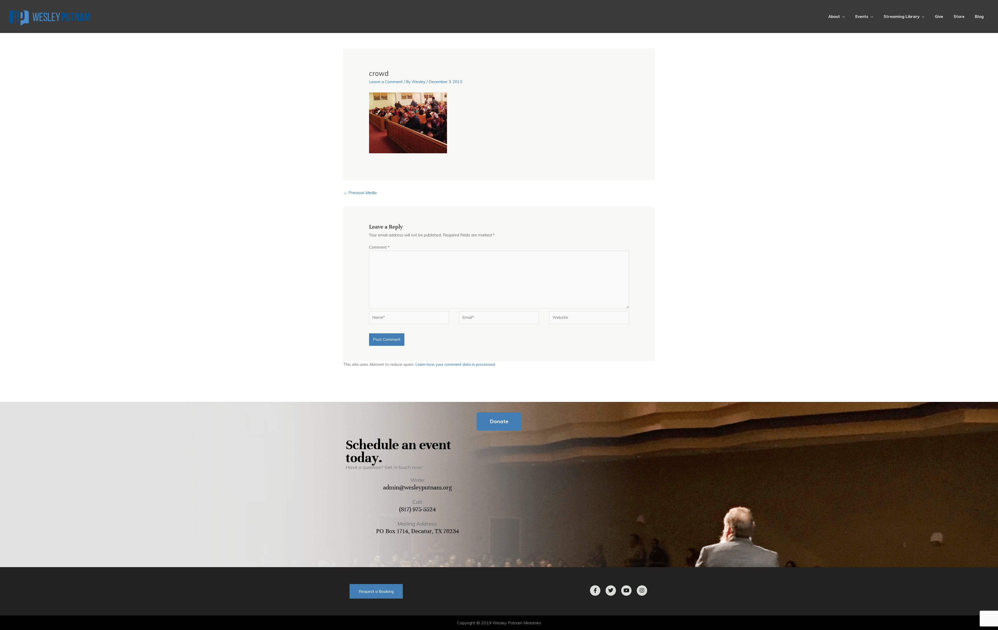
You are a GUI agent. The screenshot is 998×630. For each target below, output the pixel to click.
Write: (417, 480)
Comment (379, 247)
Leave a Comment (386, 81)
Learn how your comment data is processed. (455, 364)
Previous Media (360, 192)
